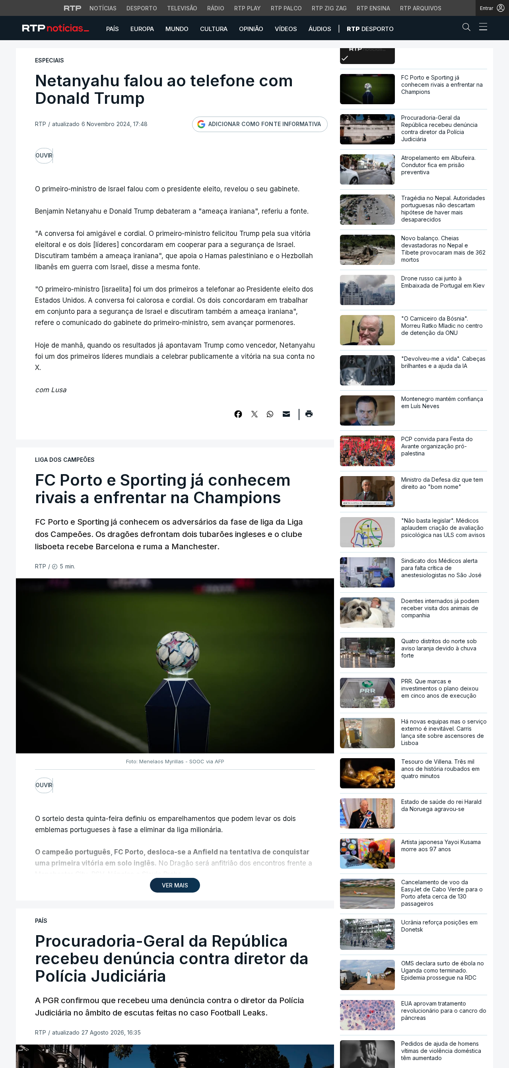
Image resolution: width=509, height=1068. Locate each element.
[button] (468, 29)
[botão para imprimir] (309, 416)
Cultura (213, 29)
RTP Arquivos (420, 8)
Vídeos (286, 29)
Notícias (103, 8)
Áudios (320, 29)
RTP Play (247, 8)
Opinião (251, 29)
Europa (142, 29)
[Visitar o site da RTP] (73, 8)
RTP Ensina (373, 8)
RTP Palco (286, 8)
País (112, 29)
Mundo (176, 29)
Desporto (141, 8)
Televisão (182, 8)
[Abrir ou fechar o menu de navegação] (480, 27)
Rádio (215, 8)
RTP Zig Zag (329, 8)
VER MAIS (175, 885)
